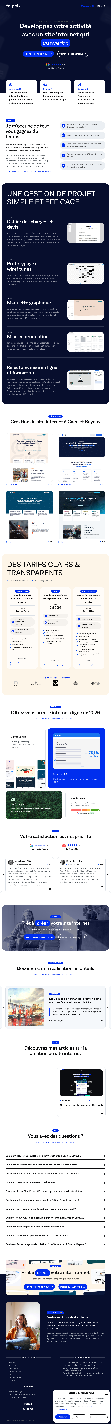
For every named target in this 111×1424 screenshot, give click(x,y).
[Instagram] (24, 1409)
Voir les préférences (97, 1417)
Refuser (79, 1417)
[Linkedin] (28, 1409)
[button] (106, 1393)
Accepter (63, 1417)
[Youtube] (32, 1409)
